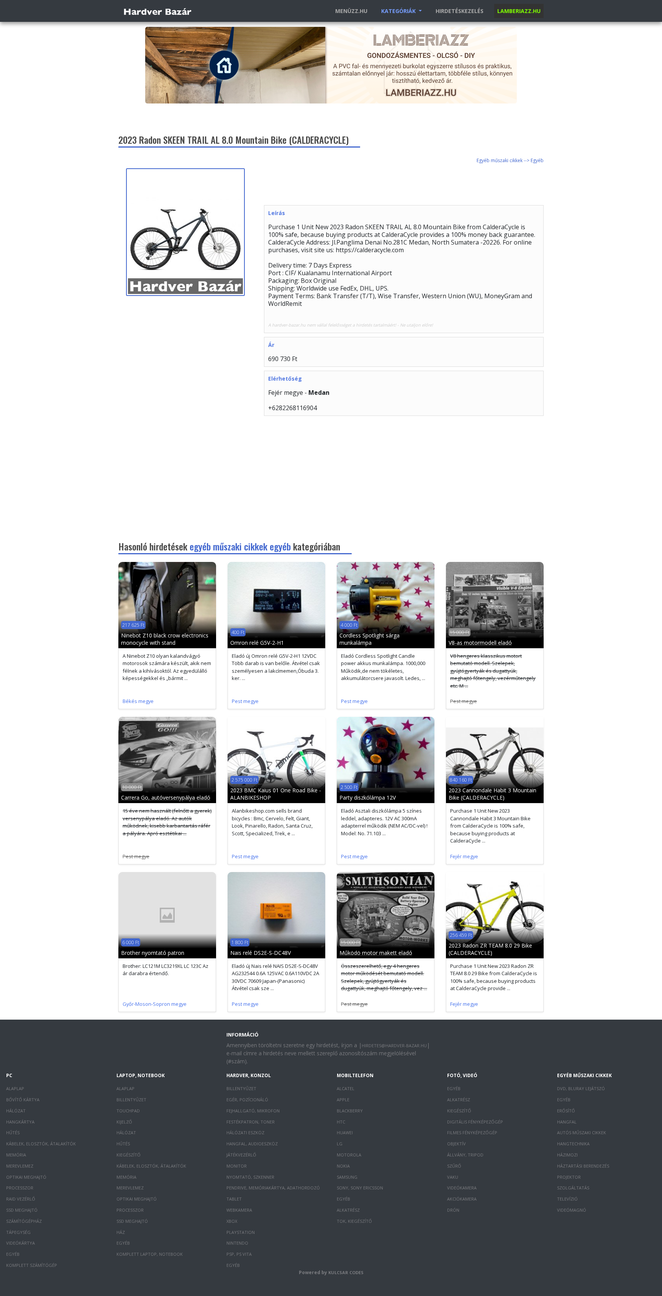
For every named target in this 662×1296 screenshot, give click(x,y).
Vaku (452, 1177)
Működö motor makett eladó (375, 952)
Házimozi (567, 1155)
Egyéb (13, 1254)
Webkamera (239, 1210)
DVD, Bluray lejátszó (581, 1088)
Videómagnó (571, 1210)
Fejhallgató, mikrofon (253, 1111)
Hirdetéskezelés (459, 11)
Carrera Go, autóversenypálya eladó (165, 797)
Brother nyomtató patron (152, 952)
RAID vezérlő (20, 1199)
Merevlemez (19, 1166)
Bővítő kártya (22, 1099)
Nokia (343, 1166)
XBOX (231, 1221)
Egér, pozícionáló (247, 1099)
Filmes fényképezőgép (472, 1132)
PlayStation (240, 1232)
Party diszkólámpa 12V (367, 797)
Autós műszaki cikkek (581, 1132)
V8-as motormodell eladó (480, 642)
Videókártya (20, 1243)
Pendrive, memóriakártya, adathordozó (273, 1188)
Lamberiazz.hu (519, 11)
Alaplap (15, 1088)
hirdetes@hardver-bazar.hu (394, 1045)
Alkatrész (348, 1210)
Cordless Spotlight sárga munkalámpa (369, 639)
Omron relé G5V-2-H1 (257, 642)
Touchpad (128, 1111)
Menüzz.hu (351, 11)
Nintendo (237, 1243)
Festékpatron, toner (250, 1122)
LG (339, 1144)
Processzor (19, 1188)
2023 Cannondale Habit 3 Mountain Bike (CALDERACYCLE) (492, 794)
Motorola (349, 1155)
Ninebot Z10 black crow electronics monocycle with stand (164, 639)
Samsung (347, 1177)
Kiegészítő (128, 1155)
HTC (341, 1122)
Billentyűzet (131, 1099)
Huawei (345, 1132)
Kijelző (124, 1122)
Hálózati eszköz (245, 1132)
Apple (343, 1099)
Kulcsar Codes (346, 1272)
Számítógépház (24, 1221)
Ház (120, 1232)
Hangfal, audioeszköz (252, 1144)
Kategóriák (399, 11)
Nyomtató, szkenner (250, 1177)
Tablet (234, 1199)
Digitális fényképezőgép (475, 1122)
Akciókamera (462, 1199)
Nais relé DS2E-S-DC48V (260, 952)
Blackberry (350, 1111)
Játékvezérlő (241, 1155)
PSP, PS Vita (239, 1254)
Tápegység (18, 1232)
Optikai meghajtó (26, 1177)
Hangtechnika (573, 1144)
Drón (453, 1210)
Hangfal (567, 1122)
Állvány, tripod (465, 1155)
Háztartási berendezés (583, 1166)
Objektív (456, 1144)
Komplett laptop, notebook (149, 1254)
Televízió (567, 1199)
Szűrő (454, 1166)
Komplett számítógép (31, 1265)
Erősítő (566, 1111)
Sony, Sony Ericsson (360, 1188)
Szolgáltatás (573, 1188)
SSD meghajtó (22, 1210)
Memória (16, 1155)
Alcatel (345, 1088)
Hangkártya (20, 1122)
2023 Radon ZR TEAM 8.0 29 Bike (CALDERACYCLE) (490, 949)
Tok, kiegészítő (354, 1221)
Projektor (569, 1177)
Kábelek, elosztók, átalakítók (41, 1144)
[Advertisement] (403, 185)
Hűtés (13, 1132)
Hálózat (16, 1111)
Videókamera (462, 1188)
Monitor (236, 1166)
